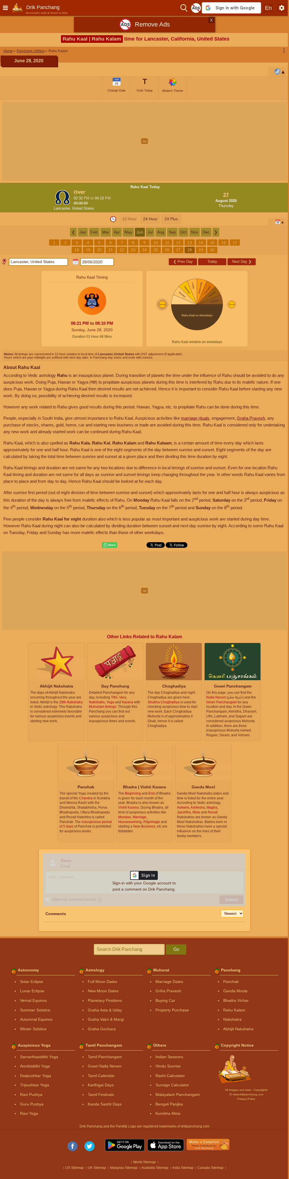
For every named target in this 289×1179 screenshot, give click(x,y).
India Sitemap (183, 1168)
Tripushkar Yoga (34, 1085)
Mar (105, 232)
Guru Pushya (31, 1104)
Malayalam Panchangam (178, 1094)
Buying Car (165, 1000)
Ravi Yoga (29, 1113)
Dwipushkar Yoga (35, 1075)
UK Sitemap (97, 1168)
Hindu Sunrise (168, 1066)
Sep (172, 232)
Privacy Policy (246, 1098)
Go (176, 949)
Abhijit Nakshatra (238, 1029)
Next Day (241, 261)
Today (212, 261)
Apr (117, 232)
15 (212, 242)
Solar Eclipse (31, 981)
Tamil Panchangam (105, 1057)
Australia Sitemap (154, 1168)
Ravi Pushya (31, 1094)
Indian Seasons (169, 1057)
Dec (206, 232)
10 (156, 242)
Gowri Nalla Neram (105, 1066)
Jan (83, 232)
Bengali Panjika (169, 1104)
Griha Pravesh (168, 991)
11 (167, 242)
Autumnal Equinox (36, 1019)
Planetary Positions (105, 1000)
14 (201, 242)
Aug (160, 232)
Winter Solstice (33, 1029)
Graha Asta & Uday (105, 1010)
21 (110, 250)
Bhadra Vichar (236, 1000)
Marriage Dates (169, 981)
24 (144, 250)
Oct (183, 232)
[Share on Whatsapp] (109, 545)
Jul (150, 232)
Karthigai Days (101, 1085)
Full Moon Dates (102, 981)
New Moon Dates (103, 991)
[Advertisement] (144, 141)
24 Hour (150, 219)
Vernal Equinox (33, 1000)
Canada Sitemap (211, 1168)
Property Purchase (172, 1010)
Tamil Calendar (101, 1075)
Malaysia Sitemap (123, 1168)
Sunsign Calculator (172, 1085)
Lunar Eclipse (32, 991)
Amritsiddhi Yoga (35, 1066)
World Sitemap (144, 1162)
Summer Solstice (35, 1010)
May (128, 232)
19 (88, 250)
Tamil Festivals (101, 1094)
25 (156, 250)
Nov (194, 232)
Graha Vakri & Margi (106, 1019)
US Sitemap (74, 1168)
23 (133, 250)
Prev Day (183, 261)
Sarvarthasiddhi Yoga (39, 1057)
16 (223, 242)
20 (99, 250)
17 (235, 242)
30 (212, 250)
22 (122, 250)
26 (167, 250)
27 (178, 250)
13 (189, 242)
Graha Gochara (102, 1029)
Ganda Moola (235, 991)
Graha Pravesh (251, 418)
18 (77, 250)
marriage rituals (195, 418)
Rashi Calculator (170, 1075)
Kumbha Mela (168, 1113)
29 (201, 250)
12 (178, 242)
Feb (94, 232)
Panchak (231, 981)
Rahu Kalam (234, 1010)
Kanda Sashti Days (105, 1104)
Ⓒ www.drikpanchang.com (246, 1094)
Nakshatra (232, 1019)
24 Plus (171, 219)
